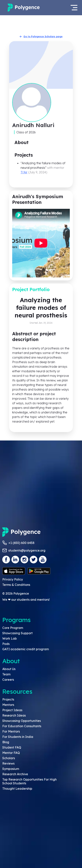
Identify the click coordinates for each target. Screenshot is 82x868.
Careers (8, 679)
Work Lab (9, 638)
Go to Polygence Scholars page (43, 36)
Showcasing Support (17, 633)
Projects (8, 699)
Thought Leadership (17, 788)
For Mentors (11, 731)
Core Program (12, 628)
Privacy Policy (12, 579)
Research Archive (15, 774)
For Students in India (17, 737)
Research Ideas (14, 715)
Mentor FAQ (11, 753)
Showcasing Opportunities (21, 721)
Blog (5, 742)
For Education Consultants (21, 726)
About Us (8, 669)
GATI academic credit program (25, 649)
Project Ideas (12, 710)
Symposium (10, 769)
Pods (6, 644)
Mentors (8, 705)
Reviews (8, 763)
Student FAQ (11, 747)
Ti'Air (24, 172)
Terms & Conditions (16, 585)
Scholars (8, 758)
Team (6, 674)
